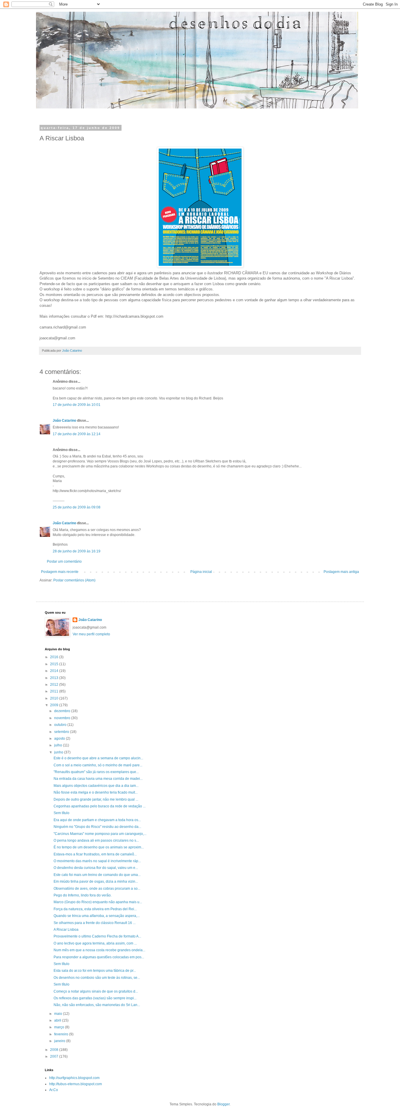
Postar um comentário (64, 561)
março (59, 1027)
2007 (54, 1056)
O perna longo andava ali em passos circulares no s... (96, 840)
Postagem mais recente (59, 572)
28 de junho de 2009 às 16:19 (76, 551)
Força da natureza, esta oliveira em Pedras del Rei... (95, 909)
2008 (54, 1050)
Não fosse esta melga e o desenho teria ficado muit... (96, 792)
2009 (54, 705)
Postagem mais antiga (341, 572)
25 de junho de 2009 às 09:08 (76, 507)
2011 (54, 691)
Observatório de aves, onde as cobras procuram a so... (97, 888)
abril (58, 1020)
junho (59, 752)
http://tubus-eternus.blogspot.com (75, 1084)
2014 (54, 671)
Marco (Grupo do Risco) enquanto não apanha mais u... (98, 902)
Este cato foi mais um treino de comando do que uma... (97, 875)
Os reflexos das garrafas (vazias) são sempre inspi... (95, 998)
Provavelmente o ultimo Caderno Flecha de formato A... (97, 936)
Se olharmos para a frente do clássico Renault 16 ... (95, 923)
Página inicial (201, 572)
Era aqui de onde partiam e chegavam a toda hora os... (97, 820)
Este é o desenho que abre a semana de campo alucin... (98, 758)
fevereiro (61, 1034)
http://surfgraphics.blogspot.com (74, 1078)
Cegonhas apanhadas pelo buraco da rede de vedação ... (100, 806)
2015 (54, 664)
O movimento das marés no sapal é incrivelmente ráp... (97, 861)
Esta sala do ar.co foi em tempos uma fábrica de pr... (95, 971)
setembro (62, 732)
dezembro (62, 711)
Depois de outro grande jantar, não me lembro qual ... (96, 799)
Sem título (61, 813)
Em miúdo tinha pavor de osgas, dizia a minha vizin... (96, 881)
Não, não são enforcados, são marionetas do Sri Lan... (97, 1005)
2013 (54, 678)
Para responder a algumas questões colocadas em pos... (99, 957)
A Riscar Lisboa (66, 930)
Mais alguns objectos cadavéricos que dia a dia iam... (96, 786)
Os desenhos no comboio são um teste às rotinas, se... (97, 978)
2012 (54, 685)
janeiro (60, 1041)
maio (58, 1014)
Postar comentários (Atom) (74, 580)
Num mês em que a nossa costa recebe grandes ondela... (99, 950)
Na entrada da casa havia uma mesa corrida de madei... (98, 779)
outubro (60, 725)
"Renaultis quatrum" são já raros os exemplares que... (96, 772)
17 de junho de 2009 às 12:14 (76, 434)
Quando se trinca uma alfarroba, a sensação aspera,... (97, 916)
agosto (60, 738)
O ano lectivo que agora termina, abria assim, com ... (95, 943)
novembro (62, 718)
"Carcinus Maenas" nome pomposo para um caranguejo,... (100, 834)
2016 (54, 657)
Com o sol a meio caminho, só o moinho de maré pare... (98, 765)
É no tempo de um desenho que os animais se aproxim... (99, 847)
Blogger (223, 1104)
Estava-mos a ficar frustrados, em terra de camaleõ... (95, 854)
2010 (54, 698)
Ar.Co (53, 1090)
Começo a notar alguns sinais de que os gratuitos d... (96, 991)
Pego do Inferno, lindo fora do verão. (83, 895)
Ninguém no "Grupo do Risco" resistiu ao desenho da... (97, 827)
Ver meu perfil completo (91, 634)
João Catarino (64, 420)
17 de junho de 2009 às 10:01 (76, 405)
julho (58, 745)
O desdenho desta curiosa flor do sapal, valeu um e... (96, 868)
